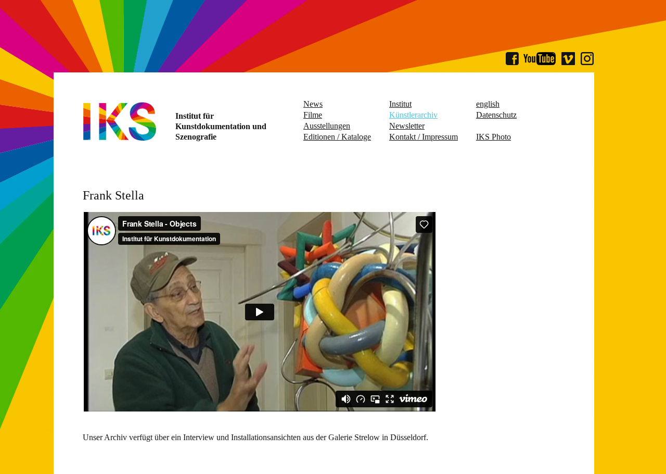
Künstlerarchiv (413, 114)
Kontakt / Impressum (423, 136)
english (487, 103)
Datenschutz (496, 114)
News (313, 103)
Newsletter (407, 125)
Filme (312, 114)
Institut (400, 103)
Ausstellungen (326, 125)
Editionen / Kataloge (337, 136)
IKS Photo (493, 136)
